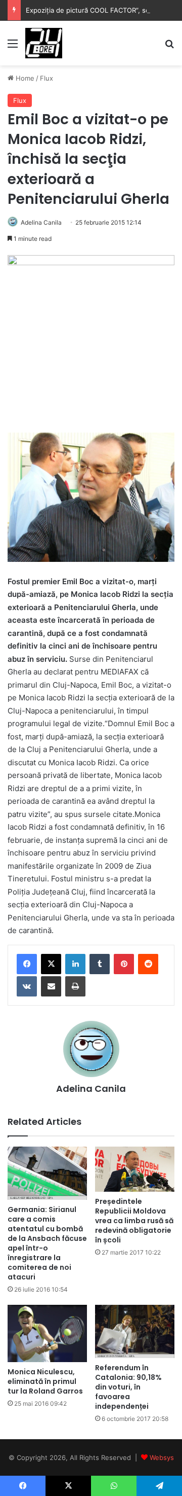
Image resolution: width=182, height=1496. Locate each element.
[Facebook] (27, 964)
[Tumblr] (99, 964)
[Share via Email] (51, 986)
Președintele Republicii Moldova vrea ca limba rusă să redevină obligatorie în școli (134, 1220)
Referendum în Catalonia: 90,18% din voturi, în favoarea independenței (128, 1387)
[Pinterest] (124, 964)
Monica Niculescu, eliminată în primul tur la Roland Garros (45, 1381)
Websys (162, 1457)
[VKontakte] (27, 986)
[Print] (75, 986)
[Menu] (13, 46)
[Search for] (169, 46)
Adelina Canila (41, 222)
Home (24, 78)
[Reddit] (148, 964)
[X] (51, 964)
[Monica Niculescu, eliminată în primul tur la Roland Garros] (47, 1333)
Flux (46, 78)
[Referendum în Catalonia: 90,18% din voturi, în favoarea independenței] (134, 1331)
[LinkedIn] (75, 964)
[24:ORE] (43, 43)
